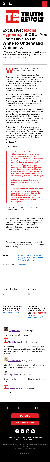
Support (30, 444)
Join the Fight (25, 422)
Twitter (22, 431)
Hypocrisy (37, 255)
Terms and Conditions (40, 444)
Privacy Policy (25, 446)
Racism (27, 257)
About (5, 444)
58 (23, 58)
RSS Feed (18, 444)
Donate (27, 26)
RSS (10, 3)
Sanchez (18, 58)
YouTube (27, 431)
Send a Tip (24, 444)
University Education (26, 260)
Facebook (17, 431)
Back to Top (26, 454)
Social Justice (37, 257)
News (11, 58)
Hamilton (10, 313)
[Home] (25, 16)
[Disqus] (25, 359)
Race (20, 257)
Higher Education (24, 255)
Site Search (10, 444)
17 (40, 317)
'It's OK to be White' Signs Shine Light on (12, 308)
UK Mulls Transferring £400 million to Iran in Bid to (37, 310)
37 (16, 313)
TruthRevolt (22, 264)
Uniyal (35, 317)
